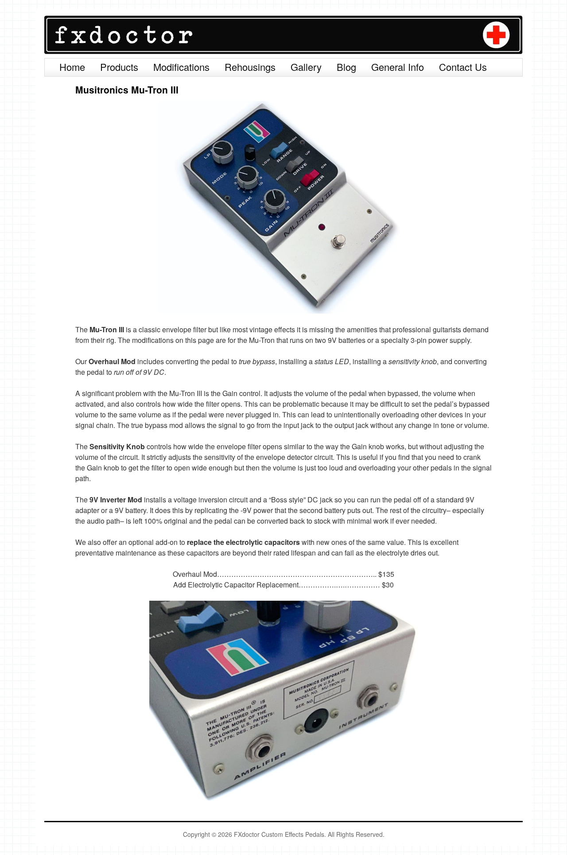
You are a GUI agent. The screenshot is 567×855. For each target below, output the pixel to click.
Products (119, 67)
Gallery (306, 67)
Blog (346, 67)
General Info (397, 67)
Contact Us (463, 67)
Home (72, 67)
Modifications (181, 67)
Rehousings (250, 67)
